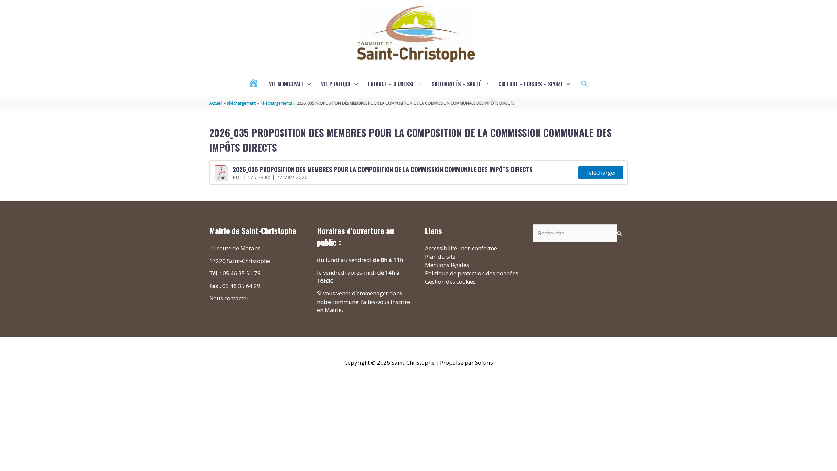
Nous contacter (228, 298)
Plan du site (440, 256)
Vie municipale (286, 84)
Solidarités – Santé (456, 84)
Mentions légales (447, 265)
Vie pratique (336, 84)
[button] (584, 84)
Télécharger (600, 172)
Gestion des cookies (450, 281)
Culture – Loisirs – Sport (530, 84)
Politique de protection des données (471, 273)
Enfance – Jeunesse (391, 84)
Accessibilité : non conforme (461, 248)
